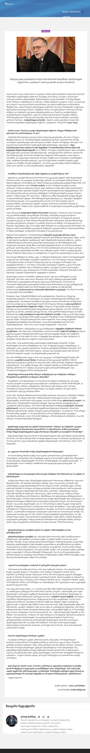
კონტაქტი (66, 17)
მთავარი (65, 12)
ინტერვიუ (45, 31)
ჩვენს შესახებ (75, 12)
